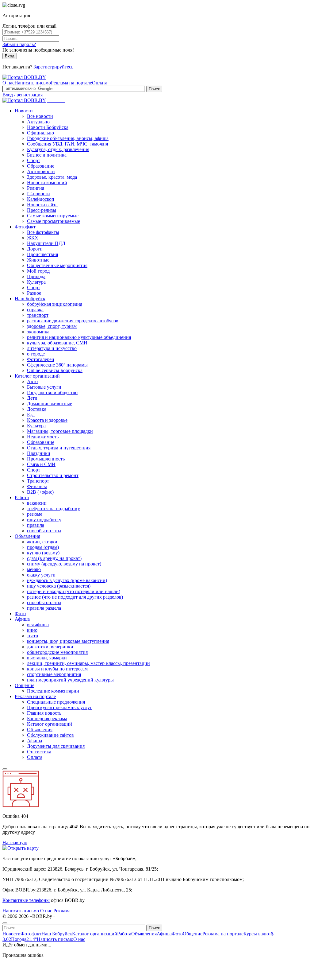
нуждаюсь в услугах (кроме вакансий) (67, 580)
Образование (40, 166)
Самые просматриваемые (53, 221)
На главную (14, 842)
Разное (34, 293)
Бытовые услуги (44, 387)
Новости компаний (47, 182)
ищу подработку (44, 519)
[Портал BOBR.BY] (24, 77)
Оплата (99, 82)
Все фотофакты (43, 232)
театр (32, 635)
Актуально (38, 121)
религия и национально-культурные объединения (79, 337)
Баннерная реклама (47, 718)
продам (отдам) (43, 547)
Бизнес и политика (47, 154)
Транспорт (38, 480)
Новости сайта (42, 204)
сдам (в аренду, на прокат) (54, 558)
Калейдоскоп (40, 199)
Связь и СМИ (41, 464)
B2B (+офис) (40, 492)
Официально (40, 132)
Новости (24, 110)
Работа (22, 497)
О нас (8, 82)
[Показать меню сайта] (4, 769)
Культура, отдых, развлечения (58, 149)
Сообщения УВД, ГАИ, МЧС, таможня (67, 143)
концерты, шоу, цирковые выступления (68, 641)
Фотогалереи (40, 359)
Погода (24, 939)
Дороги (35, 248)
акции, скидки (42, 541)
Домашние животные (49, 403)
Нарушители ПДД (46, 243)
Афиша (22, 619)
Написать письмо (32, 82)
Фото (20, 613)
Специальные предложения (56, 702)
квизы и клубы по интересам (57, 668)
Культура (36, 282)
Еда (31, 414)
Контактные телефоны (26, 900)
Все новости (40, 116)
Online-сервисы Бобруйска (54, 370)
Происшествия (42, 254)
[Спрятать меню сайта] (4, 923)
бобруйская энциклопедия (54, 304)
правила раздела (44, 608)
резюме (34, 514)
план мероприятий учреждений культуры (70, 679)
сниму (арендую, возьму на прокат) (64, 563)
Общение (24, 685)
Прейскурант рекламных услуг (59, 707)
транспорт (37, 315)
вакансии (37, 503)
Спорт (33, 160)
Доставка (36, 409)
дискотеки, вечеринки (50, 646)
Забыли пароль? (19, 44)
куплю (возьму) (43, 552)
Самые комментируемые (52, 215)
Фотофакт (25, 226)
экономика (38, 331)
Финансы (37, 486)
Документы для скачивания (56, 746)
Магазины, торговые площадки (60, 431)
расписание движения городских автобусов (72, 320)
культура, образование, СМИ (57, 342)
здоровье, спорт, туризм (52, 326)
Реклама (62, 910)
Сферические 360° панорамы (57, 364)
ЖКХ (32, 237)
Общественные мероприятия (57, 265)
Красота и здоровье (47, 420)
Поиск (154, 89)
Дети (32, 398)
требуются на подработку (53, 508)
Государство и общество (52, 392)
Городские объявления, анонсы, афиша (68, 138)
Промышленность (46, 458)
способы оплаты (44, 530)
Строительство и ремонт (52, 475)
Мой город (38, 271)
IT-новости (38, 193)
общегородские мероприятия (57, 652)
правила (35, 525)
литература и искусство (52, 348)
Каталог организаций (37, 376)
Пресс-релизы (41, 210)
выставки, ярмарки (47, 657)
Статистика (39, 751)
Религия (35, 188)
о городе (36, 353)
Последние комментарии (53, 690)
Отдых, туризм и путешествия (58, 447)
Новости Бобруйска (47, 127)
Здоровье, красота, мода (52, 177)
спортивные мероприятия (54, 674)
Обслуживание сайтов (50, 735)
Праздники (38, 453)
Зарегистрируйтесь (53, 66)
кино (32, 630)
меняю (34, 569)
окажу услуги (41, 574)
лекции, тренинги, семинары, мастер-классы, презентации (88, 663)
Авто (32, 381)
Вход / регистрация (22, 94)
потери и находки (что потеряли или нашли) (73, 591)
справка (35, 309)
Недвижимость (43, 436)
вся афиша (38, 624)
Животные (38, 259)
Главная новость (44, 713)
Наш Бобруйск (30, 298)
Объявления (27, 536)
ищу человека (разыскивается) (58, 585)
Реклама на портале (71, 82)
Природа (36, 276)
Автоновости (41, 171)
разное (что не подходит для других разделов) (75, 597)
